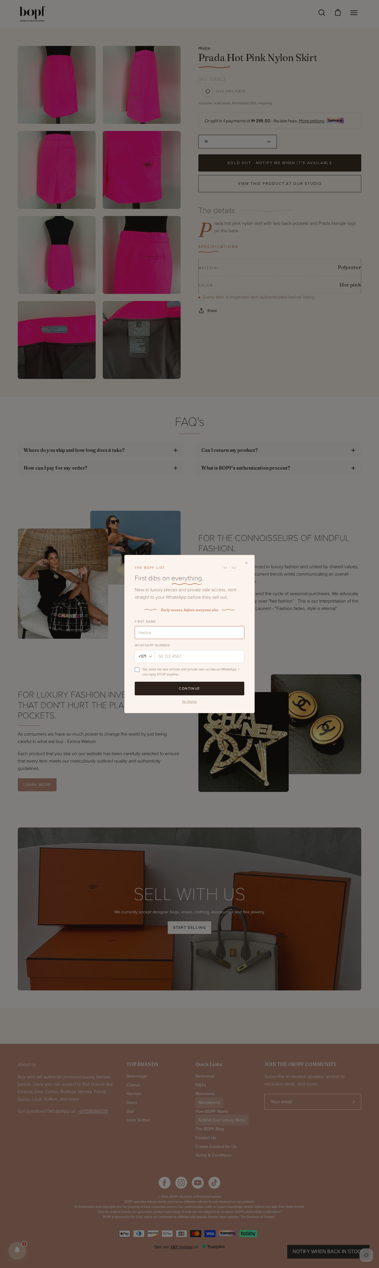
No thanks (189, 701)
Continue (189, 688)
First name (145, 622)
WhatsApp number (152, 645)
